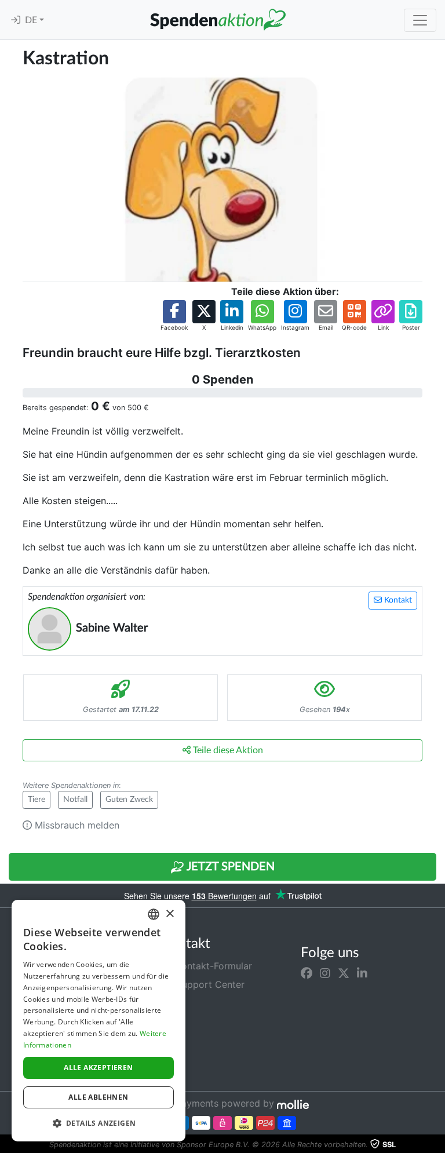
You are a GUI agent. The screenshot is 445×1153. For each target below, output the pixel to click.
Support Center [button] (209, 984)
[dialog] (98, 1020)
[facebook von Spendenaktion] (306, 973)
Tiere (36, 800)
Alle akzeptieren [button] (98, 1067)
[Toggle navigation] (420, 20)
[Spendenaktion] (217, 20)
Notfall (75, 800)
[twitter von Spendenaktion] (343, 973)
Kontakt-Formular (212, 966)
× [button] (169, 914)
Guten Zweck (129, 800)
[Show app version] (437, 1145)
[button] (174, 316)
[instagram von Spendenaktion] (325, 973)
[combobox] (153, 914)
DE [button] (32, 20)
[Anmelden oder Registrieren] (16, 20)
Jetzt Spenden (229, 867)
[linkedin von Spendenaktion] (362, 973)
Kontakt (397, 600)
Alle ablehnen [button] (98, 1097)
